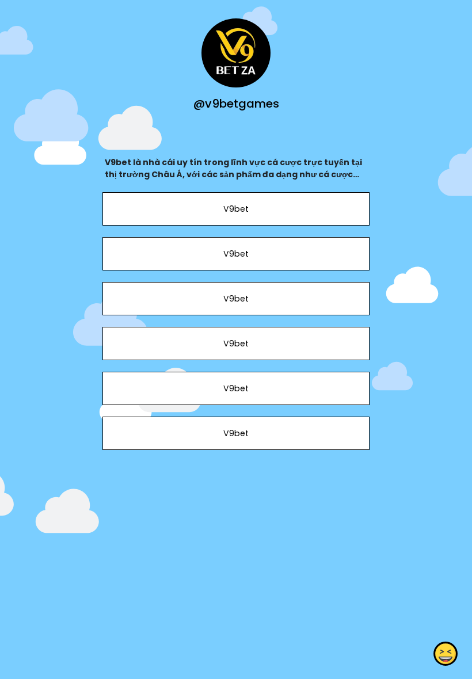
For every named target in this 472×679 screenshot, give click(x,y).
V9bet (236, 209)
